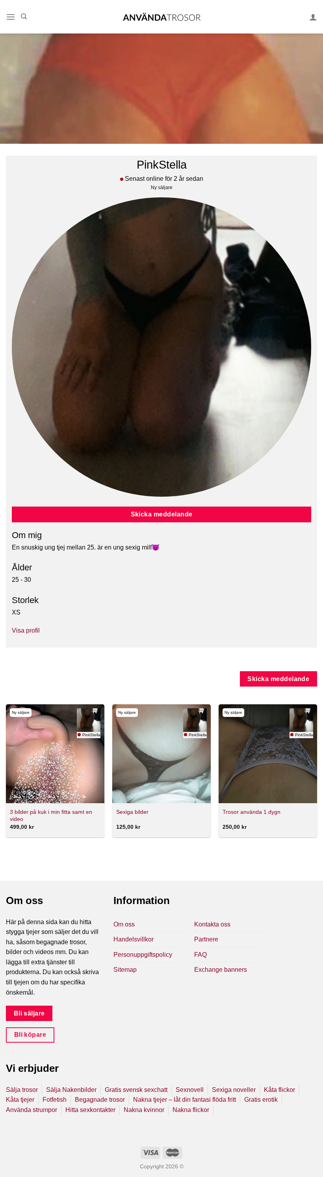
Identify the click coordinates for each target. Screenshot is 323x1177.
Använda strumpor (31, 1109)
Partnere (206, 939)
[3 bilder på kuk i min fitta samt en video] (55, 753)
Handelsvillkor (133, 939)
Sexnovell (190, 1089)
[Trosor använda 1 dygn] (268, 753)
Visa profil (26, 630)
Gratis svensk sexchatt (136, 1089)
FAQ (200, 954)
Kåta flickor (279, 1089)
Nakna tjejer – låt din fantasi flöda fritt (184, 1099)
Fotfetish (55, 1099)
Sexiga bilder (132, 812)
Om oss (124, 924)
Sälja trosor (22, 1089)
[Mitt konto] (313, 17)
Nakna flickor (191, 1109)
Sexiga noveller (234, 1089)
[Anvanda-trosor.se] (161, 17)
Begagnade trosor (100, 1099)
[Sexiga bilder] (161, 753)
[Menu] (10, 16)
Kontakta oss (212, 924)
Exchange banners (220, 969)
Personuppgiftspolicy (142, 954)
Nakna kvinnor (144, 1109)
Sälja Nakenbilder (71, 1089)
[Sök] (24, 16)
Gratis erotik (261, 1099)
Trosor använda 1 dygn (251, 812)
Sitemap (125, 969)
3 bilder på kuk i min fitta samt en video (51, 815)
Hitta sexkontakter (90, 1109)
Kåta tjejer (20, 1099)
